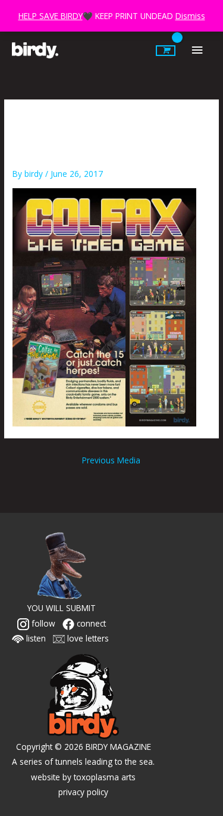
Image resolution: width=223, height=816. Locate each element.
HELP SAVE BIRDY (50, 15)
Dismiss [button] (190, 15)
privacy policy (83, 792)
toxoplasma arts (105, 777)
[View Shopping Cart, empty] (165, 50)
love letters (87, 638)
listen (35, 638)
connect (90, 623)
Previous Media (111, 460)
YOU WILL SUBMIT (61, 607)
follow (42, 623)
